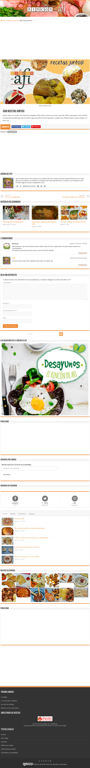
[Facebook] (41, 761)
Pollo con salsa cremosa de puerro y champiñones (31, 538)
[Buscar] (61, 334)
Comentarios (22, 514)
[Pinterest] (46, 761)
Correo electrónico (10, 310)
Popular (12, 514)
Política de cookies (7, 745)
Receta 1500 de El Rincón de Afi (73, 222)
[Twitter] (44, 761)
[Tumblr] (48, 761)
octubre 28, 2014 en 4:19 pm (78, 258)
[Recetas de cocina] (45, 719)
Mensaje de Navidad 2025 (13, 222)
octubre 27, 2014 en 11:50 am (78, 243)
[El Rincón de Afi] (45, 8)
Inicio (4, 20)
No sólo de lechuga (7, 704)
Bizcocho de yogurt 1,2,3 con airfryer (27, 557)
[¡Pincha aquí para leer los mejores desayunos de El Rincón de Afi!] (45, 379)
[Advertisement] (45, 40)
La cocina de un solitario (9, 701)
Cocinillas (4, 697)
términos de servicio (53, 725)
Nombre (6, 303)
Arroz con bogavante (12, 196)
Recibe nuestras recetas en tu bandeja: (17, 465)
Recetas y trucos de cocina (10, 708)
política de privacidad (37, 725)
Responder (82, 253)
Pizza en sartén (19, 519)
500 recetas (12, 132)
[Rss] (39, 761)
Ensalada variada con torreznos (73, 196)
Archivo (3, 734)
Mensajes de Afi (12, 20)
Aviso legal (4, 738)
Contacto (4, 742)
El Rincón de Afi (38, 764)
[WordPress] (50, 761)
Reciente (5, 514)
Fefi (13, 258)
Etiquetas (32, 514)
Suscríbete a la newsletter (9, 753)
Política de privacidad (8, 749)
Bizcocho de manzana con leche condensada (30, 528)
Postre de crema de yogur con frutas (27, 547)
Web (4, 318)
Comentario (7, 283)
